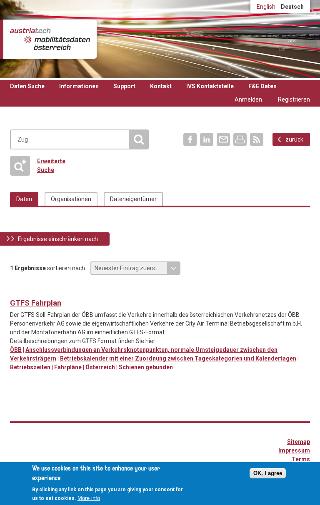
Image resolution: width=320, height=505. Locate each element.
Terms (301, 459)
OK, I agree (267, 473)
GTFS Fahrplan (35, 303)
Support (124, 86)
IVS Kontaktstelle (210, 86)
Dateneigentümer (133, 199)
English (266, 6)
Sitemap (298, 441)
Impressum (294, 450)
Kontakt (161, 86)
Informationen (79, 86)
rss (256, 139)
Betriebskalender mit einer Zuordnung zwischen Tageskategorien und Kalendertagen (178, 358)
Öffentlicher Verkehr (17, 289)
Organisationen (71, 199)
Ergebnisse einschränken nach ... (60, 239)
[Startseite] (50, 39)
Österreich (100, 367)
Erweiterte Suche (40, 165)
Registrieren (294, 99)
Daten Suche (27, 86)
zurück (294, 139)
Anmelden (248, 99)
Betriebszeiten (30, 367)
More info (89, 498)
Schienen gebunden (146, 367)
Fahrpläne (68, 367)
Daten (24, 199)
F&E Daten (262, 86)
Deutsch (292, 6)
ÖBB (16, 349)
